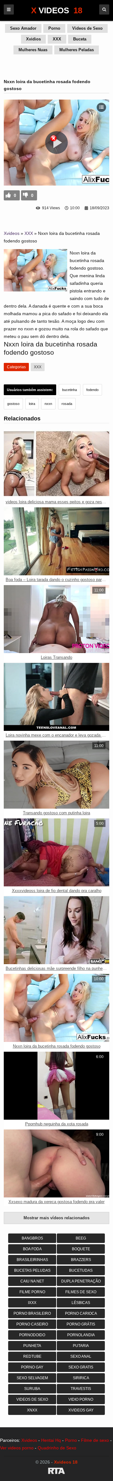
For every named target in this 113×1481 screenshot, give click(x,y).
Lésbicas (81, 1302)
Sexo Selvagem (32, 1378)
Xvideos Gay (81, 1410)
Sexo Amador (23, 28)
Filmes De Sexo (80, 1292)
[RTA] (56, 1472)
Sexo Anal (80, 1356)
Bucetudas (81, 1270)
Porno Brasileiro (32, 1313)
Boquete (81, 1249)
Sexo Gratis (80, 1367)
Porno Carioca (81, 1313)
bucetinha (69, 390)
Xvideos (11, 233)
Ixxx (32, 1302)
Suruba (32, 1388)
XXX (57, 39)
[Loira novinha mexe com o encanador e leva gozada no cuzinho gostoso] (56, 697)
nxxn (48, 404)
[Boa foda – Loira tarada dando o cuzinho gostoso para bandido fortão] (56, 541)
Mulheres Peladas (76, 49)
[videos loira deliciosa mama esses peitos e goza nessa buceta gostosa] (56, 464)
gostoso (13, 404)
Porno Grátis (81, 1324)
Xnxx (32, 1410)
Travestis (81, 1388)
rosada (67, 404)
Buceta (79, 39)
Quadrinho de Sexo (57, 1447)
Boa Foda (32, 1249)
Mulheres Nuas (33, 49)
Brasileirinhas (32, 1260)
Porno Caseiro (32, 1324)
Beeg (81, 1238)
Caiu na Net (32, 1281)
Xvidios (33, 39)
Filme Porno (32, 1292)
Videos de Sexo (87, 28)
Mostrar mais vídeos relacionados (56, 1217)
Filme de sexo (95, 1440)
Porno (54, 28)
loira (32, 404)
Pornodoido (32, 1335)
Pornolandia (81, 1335)
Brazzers (81, 1260)
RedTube (32, 1356)
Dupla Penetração (81, 1281)
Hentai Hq (51, 1440)
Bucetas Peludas (32, 1270)
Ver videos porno (17, 1447)
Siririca (81, 1378)
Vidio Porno (80, 1399)
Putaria (81, 1345)
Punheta (32, 1345)
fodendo (92, 390)
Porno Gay (32, 1367)
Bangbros (32, 1238)
